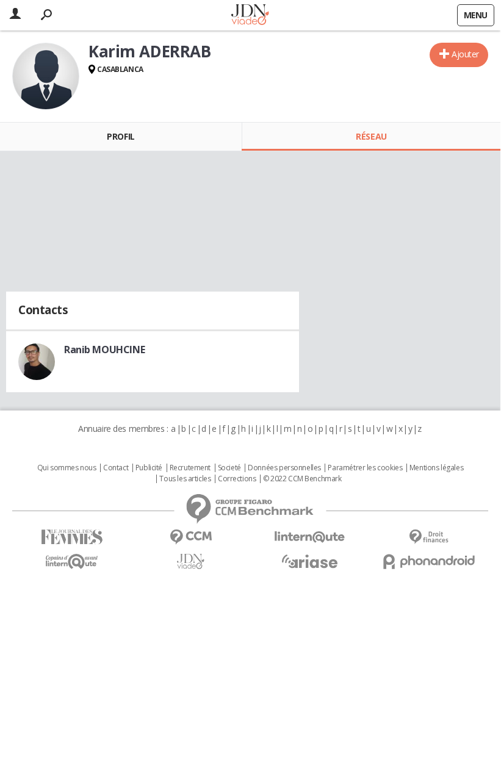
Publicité (148, 468)
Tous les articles (185, 479)
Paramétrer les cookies (365, 468)
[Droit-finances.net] (428, 537)
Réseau (371, 136)
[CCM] (190, 537)
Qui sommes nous (66, 468)
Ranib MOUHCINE (104, 349)
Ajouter (465, 54)
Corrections (237, 479)
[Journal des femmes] (71, 537)
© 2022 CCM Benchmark (302, 479)
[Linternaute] (309, 537)
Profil (120, 136)
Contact (115, 468)
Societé (229, 468)
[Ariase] (309, 561)
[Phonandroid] (428, 561)
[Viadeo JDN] (190, 561)
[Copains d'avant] (71, 561)
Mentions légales (436, 468)
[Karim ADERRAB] (45, 76)
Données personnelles (284, 468)
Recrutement (190, 468)
